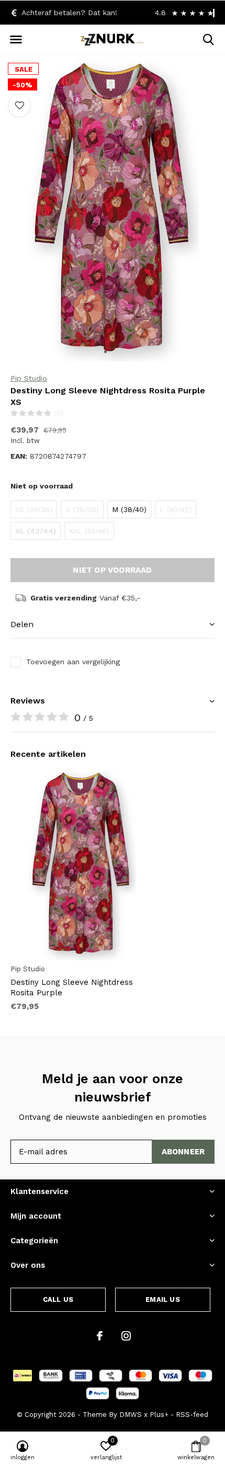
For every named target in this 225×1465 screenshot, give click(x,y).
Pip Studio (28, 378)
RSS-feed (192, 1414)
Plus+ (159, 1414)
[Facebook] (100, 1335)
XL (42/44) (35, 531)
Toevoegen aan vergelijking (73, 661)
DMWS (130, 1414)
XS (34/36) (33, 509)
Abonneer (183, 1151)
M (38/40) (129, 509)
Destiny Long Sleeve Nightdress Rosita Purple (71, 988)
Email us (162, 1299)
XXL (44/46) (89, 531)
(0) (58, 413)
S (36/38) (82, 509)
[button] (15, 40)
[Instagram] (126, 1335)
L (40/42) (176, 509)
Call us (58, 1299)
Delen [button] (21, 624)
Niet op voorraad (112, 570)
